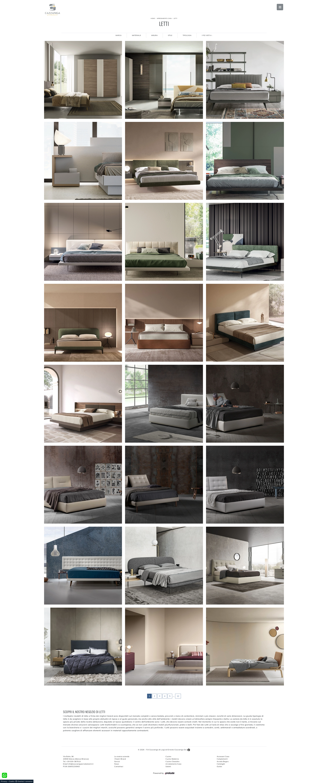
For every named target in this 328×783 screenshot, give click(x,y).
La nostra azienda (121, 756)
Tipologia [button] (187, 35)
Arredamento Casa (164, 18)
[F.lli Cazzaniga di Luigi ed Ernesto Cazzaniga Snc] (52, 10)
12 (178, 696)
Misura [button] (154, 35)
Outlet (219, 766)
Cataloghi (221, 764)
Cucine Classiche (172, 761)
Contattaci (118, 766)
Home (153, 18)
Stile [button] (170, 35)
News (116, 764)
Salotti (168, 766)
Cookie (11, 781)
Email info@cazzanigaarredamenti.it (78, 764)
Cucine (168, 756)
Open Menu (280, 7)
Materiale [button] (136, 35)
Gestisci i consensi (25, 781)
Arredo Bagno (222, 761)
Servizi (117, 761)
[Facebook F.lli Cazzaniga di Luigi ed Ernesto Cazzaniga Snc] (188, 750)
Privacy (4, 781)
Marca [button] (119, 35)
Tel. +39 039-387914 (72, 761)
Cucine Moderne (172, 759)
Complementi (222, 759)
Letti (175, 18)
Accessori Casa (223, 756)
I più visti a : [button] (207, 35)
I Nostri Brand (120, 759)
